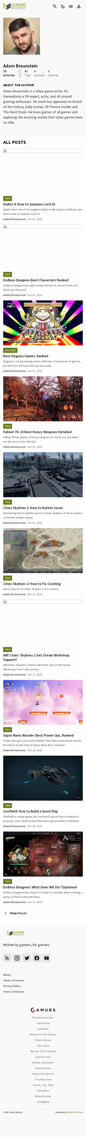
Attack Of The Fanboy (43, 1034)
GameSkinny (43, 1068)
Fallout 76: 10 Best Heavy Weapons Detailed (37, 432)
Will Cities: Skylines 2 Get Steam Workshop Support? (36, 657)
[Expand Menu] (71, 6)
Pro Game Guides (43, 1017)
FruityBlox (43, 1090)
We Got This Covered (43, 1051)
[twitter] (27, 958)
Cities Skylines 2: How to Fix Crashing (32, 583)
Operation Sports (43, 1074)
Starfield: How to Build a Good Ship (30, 811)
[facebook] (37, 958)
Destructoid (43, 1057)
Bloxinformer (43, 1096)
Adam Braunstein (14, 219)
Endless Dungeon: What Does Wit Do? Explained (40, 887)
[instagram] (17, 958)
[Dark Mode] (63, 6)
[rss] (7, 958)
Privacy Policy (12, 986)
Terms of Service (13, 980)
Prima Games (43, 1040)
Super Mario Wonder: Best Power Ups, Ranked (38, 735)
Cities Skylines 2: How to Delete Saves (33, 507)
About (7, 975)
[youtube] (46, 958)
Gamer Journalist (43, 1062)
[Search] (55, 6)
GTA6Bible (43, 1102)
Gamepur (43, 1029)
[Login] (79, 6)
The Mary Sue (43, 1079)
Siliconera (43, 1045)
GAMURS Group (75, 1112)
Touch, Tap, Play (43, 1085)
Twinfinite (43, 1023)
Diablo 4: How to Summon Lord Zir (29, 204)
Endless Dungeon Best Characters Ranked (35, 280)
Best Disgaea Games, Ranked (25, 356)
